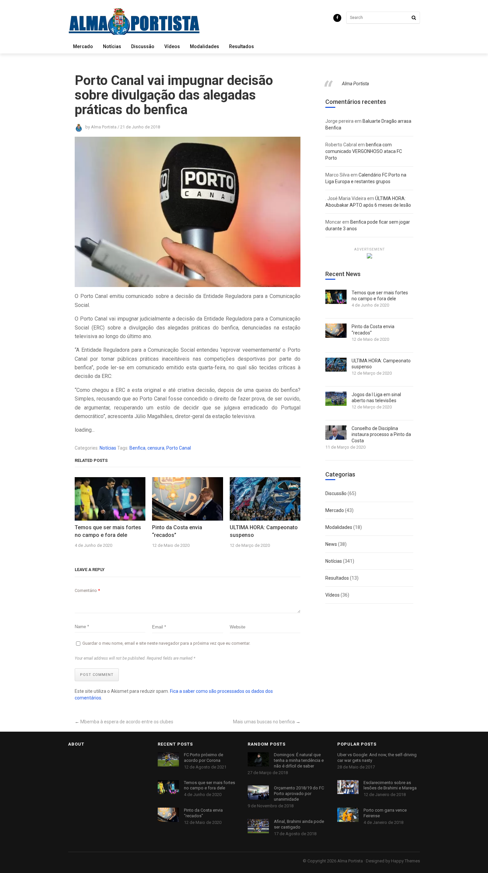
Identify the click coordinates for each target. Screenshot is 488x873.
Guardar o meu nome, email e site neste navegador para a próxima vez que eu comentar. (166, 643)
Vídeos (172, 46)
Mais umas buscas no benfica (264, 721)
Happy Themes (405, 860)
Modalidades (204, 46)
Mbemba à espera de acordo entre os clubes (126, 721)
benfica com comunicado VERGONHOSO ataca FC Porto (363, 151)
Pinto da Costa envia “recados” (177, 531)
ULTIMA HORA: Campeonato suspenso (264, 531)
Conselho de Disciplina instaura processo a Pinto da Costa (381, 434)
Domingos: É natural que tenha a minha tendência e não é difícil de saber (299, 760)
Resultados (241, 46)
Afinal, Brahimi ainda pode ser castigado (299, 824)
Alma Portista (355, 83)
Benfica (137, 448)
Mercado (83, 46)
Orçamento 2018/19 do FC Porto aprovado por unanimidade (299, 793)
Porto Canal (178, 448)
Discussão (142, 46)
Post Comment (97, 675)
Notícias (112, 46)
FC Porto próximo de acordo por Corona (203, 757)
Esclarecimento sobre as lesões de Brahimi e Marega (390, 785)
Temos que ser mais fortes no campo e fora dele (108, 531)
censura (155, 448)
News (331, 544)
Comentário (87, 590)
